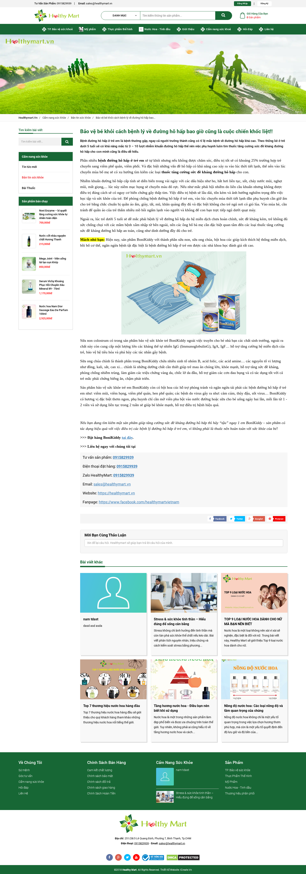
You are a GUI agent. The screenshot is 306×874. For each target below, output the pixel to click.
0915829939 (64, 3)
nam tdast (182, 770)
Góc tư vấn (25, 776)
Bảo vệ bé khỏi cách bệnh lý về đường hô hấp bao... (125, 117)
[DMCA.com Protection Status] (183, 857)
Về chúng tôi (30, 762)
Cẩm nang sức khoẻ (218, 29)
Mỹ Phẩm (231, 781)
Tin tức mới (29, 166)
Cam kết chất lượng (99, 770)
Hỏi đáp (248, 29)
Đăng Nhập (242, 3)
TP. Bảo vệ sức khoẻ (60, 29)
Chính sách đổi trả (99, 781)
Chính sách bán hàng (106, 762)
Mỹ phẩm (90, 29)
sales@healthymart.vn (99, 3)
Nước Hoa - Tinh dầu (157, 29)
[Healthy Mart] (153, 857)
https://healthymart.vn (116, 493)
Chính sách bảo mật (100, 776)
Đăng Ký (264, 3)
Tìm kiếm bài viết (30, 130)
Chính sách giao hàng (101, 787)
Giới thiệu (188, 29)
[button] (122, 15)
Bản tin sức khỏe (81, 117)
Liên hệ (269, 29)
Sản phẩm (234, 762)
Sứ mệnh (24, 770)
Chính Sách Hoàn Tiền (101, 793)
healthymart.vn (28, 117)
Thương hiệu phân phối (240, 793)
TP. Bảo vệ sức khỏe (237, 770)
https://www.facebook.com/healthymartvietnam (139, 502)
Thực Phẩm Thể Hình (238, 776)
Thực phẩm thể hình (120, 29)
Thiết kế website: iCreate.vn (176, 869)
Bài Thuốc (28, 188)
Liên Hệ (23, 793)
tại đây (127, 437)
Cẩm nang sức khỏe (54, 117)
